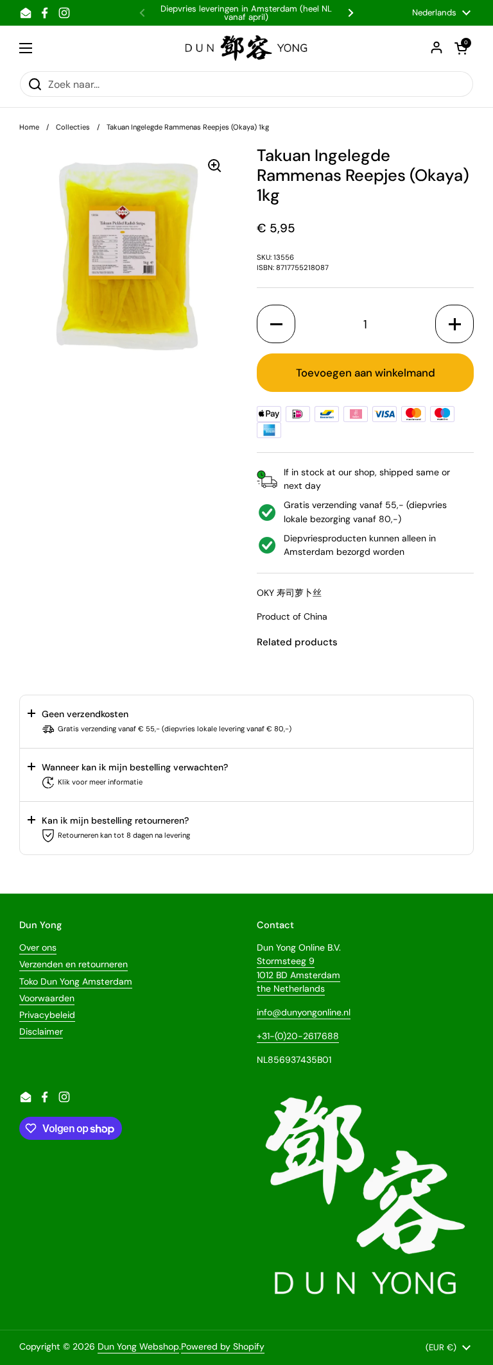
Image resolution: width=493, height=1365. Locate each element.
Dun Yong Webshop (138, 1346)
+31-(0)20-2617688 (298, 1036)
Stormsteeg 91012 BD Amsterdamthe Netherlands (298, 974)
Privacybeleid (47, 1015)
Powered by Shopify (222, 1346)
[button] (276, 324)
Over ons (37, 947)
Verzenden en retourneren (73, 964)
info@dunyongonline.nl (303, 1012)
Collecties (73, 127)
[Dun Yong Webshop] (247, 48)
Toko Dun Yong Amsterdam (75, 981)
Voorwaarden (46, 998)
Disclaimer (41, 1031)
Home (29, 127)
